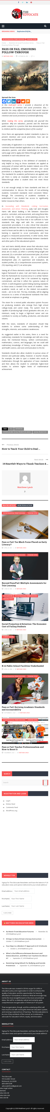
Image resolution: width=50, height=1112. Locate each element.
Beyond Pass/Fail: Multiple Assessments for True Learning (24, 584)
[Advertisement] (25, 398)
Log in (8, 801)
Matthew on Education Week (19, 923)
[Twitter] (9, 101)
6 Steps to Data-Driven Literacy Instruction (23, 939)
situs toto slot (5, 1095)
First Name (6, 899)
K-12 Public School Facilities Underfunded (23, 666)
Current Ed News (8, 637)
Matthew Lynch (8, 56)
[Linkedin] (14, 101)
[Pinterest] (18, 101)
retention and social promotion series (17, 432)
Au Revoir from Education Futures (20, 931)
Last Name (6, 906)
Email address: (7, 891)
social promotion (40, 432)
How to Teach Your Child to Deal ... (21, 448)
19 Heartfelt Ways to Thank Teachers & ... (25, 463)
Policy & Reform (7, 596)
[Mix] (28, 101)
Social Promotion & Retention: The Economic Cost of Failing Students (24, 625)
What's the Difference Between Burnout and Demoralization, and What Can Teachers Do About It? (26, 955)
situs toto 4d (4, 1093)
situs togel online (6, 1088)
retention (19, 429)
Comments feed (12, 807)
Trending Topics (31, 39)
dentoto (3, 1091)
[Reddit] (23, 101)
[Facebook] (4, 101)
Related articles (9, 505)
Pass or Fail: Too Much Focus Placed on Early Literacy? (24, 543)
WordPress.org (11, 810)
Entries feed (10, 804)
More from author (24, 505)
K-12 (11, 429)
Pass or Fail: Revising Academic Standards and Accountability (23, 708)
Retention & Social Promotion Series (14, 39)
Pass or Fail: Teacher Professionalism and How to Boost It (23, 748)
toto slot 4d (4, 1098)
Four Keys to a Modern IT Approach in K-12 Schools (26, 946)
